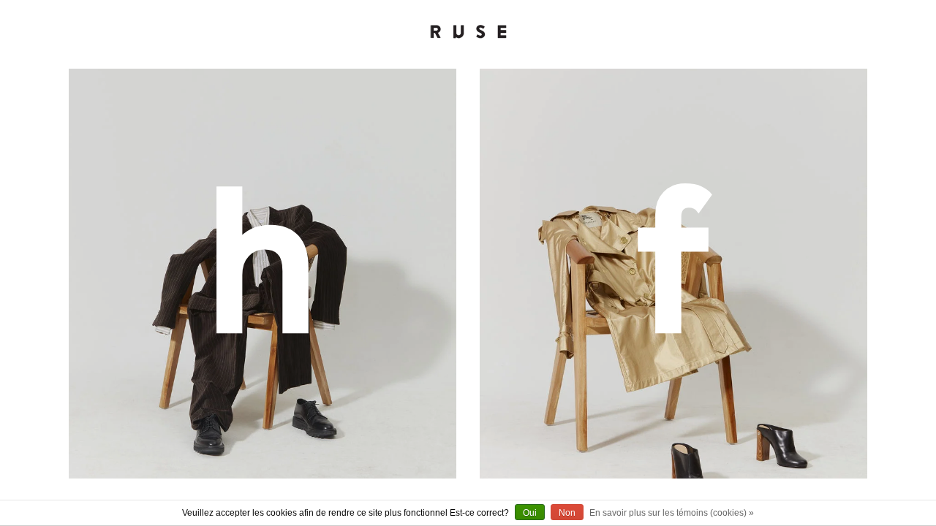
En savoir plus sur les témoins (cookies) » (671, 513)
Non (567, 513)
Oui (530, 513)
